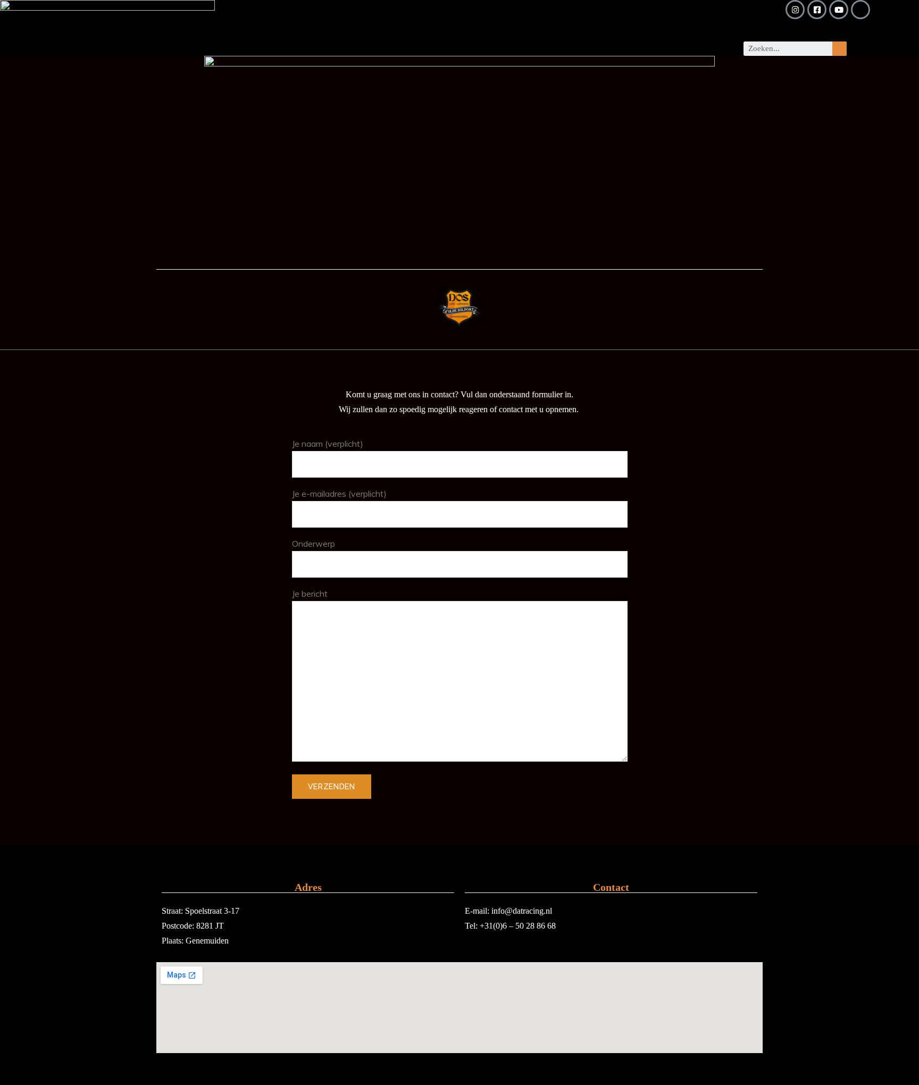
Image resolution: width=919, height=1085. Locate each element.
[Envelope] (860, 9)
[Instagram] (795, 9)
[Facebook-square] (816, 9)
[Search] (839, 48)
